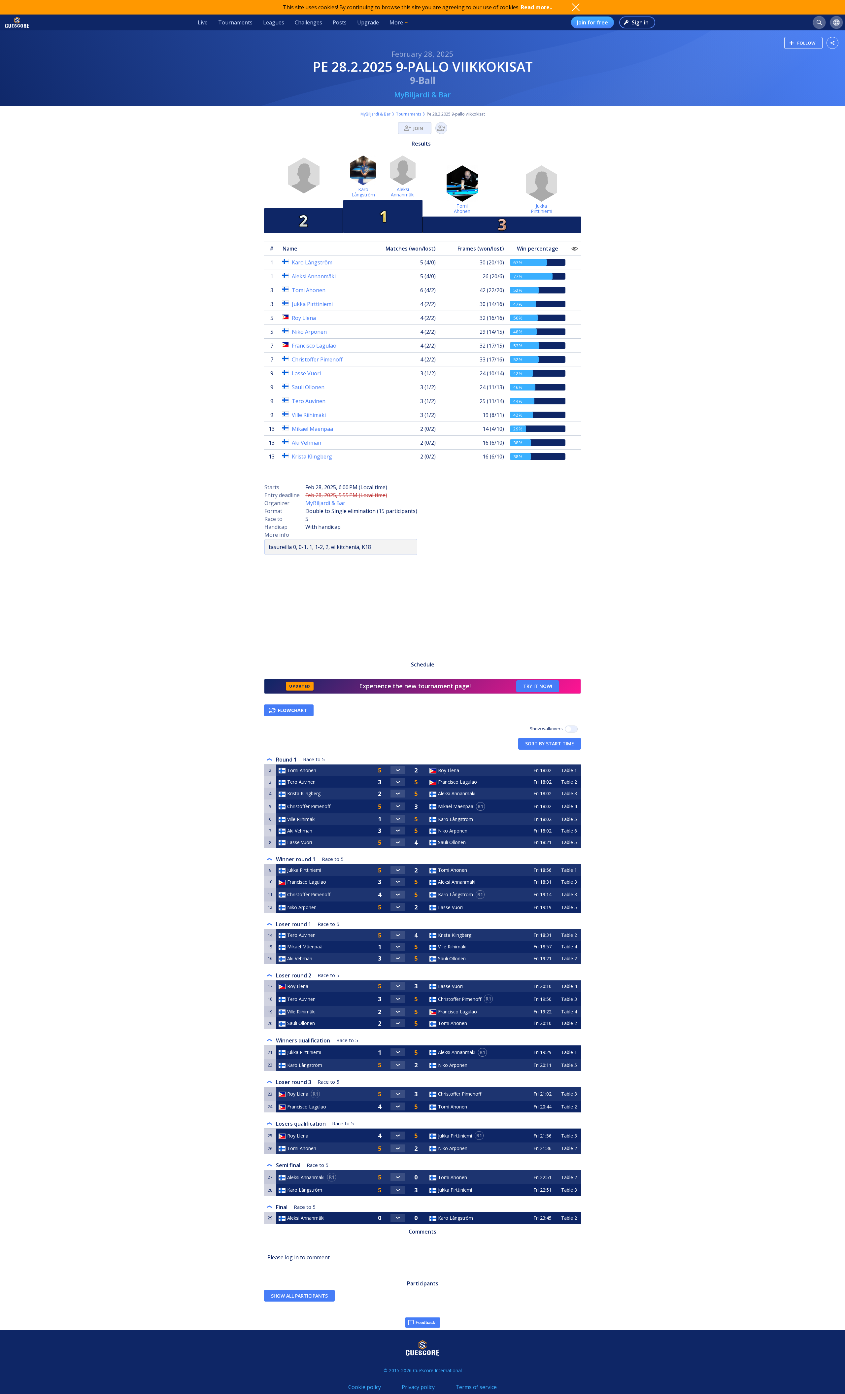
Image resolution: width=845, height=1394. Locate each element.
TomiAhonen (462, 208)
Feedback (425, 1322)
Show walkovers (547, 728)
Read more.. (536, 7)
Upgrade (368, 22)
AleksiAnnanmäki (403, 192)
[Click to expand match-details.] (397, 770)
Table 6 (569, 831)
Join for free (592, 22)
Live (203, 22)
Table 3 (569, 793)
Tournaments (235, 22)
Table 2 (569, 782)
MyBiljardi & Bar (422, 94)
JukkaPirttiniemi (541, 208)
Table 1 (569, 770)
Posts (340, 22)
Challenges (308, 22)
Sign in (640, 22)
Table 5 (569, 819)
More (396, 22)
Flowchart (292, 710)
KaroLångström (363, 192)
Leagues (273, 22)
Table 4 (569, 806)
